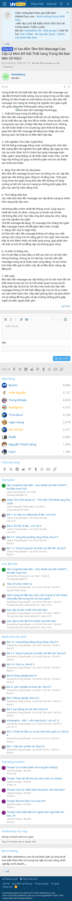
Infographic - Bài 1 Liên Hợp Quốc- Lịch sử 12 (33, 720)
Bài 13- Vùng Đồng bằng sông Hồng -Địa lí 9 (32, 537)
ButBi (12, 437)
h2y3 (12, 452)
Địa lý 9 (10, 543)
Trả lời (67, 306)
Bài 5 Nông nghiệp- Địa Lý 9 (23, 697)
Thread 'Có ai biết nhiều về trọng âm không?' (32, 767)
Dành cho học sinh (14, 636)
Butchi (13, 385)
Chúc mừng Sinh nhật (17, 509)
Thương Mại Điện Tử (17, 494)
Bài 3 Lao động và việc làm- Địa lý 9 (27, 709)
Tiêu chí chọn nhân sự (19, 583)
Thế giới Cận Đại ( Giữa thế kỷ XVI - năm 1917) (29, 604)
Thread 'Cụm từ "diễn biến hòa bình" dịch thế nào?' (36, 789)
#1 (69, 86)
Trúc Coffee (26, 34)
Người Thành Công (16, 590)
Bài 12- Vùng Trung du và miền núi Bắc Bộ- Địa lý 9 (36, 548)
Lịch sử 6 (11, 520)
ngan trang (16, 422)
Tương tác (8, 480)
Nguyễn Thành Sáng (22, 444)
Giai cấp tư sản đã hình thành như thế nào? (31, 621)
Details (29, 898)
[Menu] (5, 4)
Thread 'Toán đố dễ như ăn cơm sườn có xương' (34, 778)
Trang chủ (7, 886)
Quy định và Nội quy (22, 883)
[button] (5, 319)
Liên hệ (6, 883)
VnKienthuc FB (32, 30)
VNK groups (50, 30)
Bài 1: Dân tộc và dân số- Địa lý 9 (26, 746)
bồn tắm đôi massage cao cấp (46, 63)
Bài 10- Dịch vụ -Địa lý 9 (20, 664)
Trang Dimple (17, 400)
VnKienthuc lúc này (14, 831)
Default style (11, 878)
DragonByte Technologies (13, 898)
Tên (4, 342)
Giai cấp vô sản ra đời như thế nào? (27, 609)
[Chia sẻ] (64, 87)
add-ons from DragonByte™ (40, 895)
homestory (8, 66)
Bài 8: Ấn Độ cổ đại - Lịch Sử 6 (24, 525)
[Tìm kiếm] (68, 4)
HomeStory (10, 63)
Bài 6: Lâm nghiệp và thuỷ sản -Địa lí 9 (29, 686)
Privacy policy (41, 883)
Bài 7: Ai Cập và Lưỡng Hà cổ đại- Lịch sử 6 (31, 514)
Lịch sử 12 (12, 726)
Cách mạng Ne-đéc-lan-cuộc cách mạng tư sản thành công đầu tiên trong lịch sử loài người (37, 596)
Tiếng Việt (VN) (29, 878)
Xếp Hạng (8, 379)
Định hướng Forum (48, 16)
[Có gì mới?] (61, 4)
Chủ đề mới (9, 564)
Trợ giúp (55, 883)
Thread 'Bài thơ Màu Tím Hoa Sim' (26, 801)
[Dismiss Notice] (67, 13)
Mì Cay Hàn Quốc (45, 34)
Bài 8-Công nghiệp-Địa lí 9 (22, 675)
